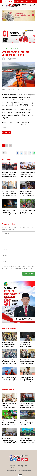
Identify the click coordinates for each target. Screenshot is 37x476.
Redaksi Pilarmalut (11, 58)
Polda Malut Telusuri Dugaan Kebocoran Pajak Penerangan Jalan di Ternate (26, 379)
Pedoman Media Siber (18, 468)
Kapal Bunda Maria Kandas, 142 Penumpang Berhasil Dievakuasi (9, 212)
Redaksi (12, 466)
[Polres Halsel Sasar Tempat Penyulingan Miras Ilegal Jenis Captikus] (9, 336)
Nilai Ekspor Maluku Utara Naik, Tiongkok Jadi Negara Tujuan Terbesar (9, 193)
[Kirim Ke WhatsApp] (33, 153)
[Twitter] (15, 460)
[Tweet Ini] (21, 153)
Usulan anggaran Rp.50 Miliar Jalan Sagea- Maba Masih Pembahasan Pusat (26, 193)
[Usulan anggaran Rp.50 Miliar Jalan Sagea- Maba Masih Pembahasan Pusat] (27, 185)
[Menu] (3, 5)
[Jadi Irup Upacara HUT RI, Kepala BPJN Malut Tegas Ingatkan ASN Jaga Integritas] (9, 166)
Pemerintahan (15, 48)
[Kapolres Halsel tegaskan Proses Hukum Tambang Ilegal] (27, 336)
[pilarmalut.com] (15, 5)
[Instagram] (22, 460)
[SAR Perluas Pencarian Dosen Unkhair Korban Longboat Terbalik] (9, 371)
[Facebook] (11, 460)
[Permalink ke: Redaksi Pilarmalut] (3, 59)
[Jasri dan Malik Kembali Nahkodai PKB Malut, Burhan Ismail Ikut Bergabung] (27, 432)
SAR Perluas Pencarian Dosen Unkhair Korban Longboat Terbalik (9, 379)
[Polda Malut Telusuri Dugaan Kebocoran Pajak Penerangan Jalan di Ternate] (27, 371)
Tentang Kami (22, 466)
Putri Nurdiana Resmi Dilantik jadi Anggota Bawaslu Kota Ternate (27, 405)
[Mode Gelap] (31, 5)
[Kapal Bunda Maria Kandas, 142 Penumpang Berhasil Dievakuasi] (9, 203)
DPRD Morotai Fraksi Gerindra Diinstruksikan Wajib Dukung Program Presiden (9, 405)
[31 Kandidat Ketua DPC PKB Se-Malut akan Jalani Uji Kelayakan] (9, 414)
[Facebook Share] (17, 153)
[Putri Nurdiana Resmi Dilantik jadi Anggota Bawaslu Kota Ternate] (27, 397)
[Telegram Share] (29, 153)
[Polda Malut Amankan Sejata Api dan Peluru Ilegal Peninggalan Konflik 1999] (27, 166)
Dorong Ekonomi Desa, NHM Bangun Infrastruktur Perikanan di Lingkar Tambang (27, 423)
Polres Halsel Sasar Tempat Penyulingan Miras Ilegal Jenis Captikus (8, 344)
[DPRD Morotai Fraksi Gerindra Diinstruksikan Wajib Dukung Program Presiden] (9, 397)
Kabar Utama (6, 48)
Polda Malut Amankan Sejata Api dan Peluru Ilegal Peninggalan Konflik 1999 (27, 174)
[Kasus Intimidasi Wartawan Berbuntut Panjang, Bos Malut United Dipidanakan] (27, 353)
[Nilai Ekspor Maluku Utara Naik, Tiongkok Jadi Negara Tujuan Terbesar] (9, 185)
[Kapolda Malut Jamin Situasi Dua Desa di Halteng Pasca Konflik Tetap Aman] (9, 353)
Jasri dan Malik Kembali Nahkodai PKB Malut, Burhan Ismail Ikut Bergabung (27, 440)
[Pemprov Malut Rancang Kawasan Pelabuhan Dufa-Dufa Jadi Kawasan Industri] (9, 432)
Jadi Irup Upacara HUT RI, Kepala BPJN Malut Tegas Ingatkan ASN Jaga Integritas (9, 174)
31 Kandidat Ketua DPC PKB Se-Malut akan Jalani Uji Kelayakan (9, 423)
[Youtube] (26, 460)
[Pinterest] (18, 460)
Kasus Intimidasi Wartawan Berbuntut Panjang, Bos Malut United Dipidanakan (27, 362)
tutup (20, 474)
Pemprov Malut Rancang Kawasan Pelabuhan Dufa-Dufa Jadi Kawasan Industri (9, 440)
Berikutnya (6, 132)
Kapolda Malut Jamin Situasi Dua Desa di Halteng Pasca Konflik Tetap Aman (9, 362)
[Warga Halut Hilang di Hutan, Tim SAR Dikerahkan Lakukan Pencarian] (27, 203)
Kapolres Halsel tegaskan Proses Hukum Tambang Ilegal (26, 344)
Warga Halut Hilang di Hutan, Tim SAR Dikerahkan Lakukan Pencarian (27, 212)
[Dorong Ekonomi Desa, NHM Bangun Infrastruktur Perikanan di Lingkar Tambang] (27, 414)
